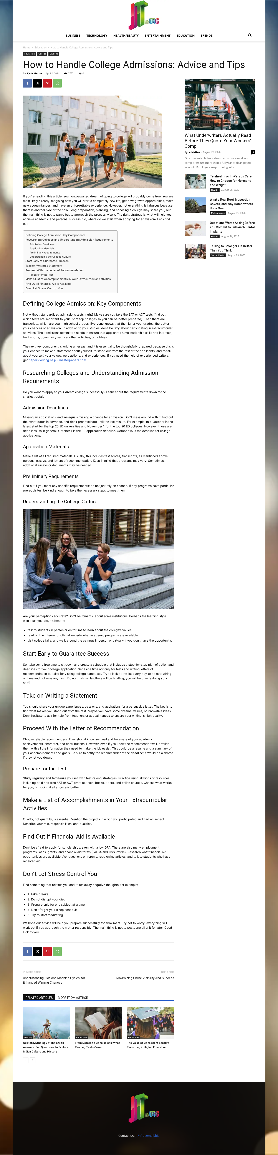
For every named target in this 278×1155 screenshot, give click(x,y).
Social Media (218, 255)
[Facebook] (27, 83)
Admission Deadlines (42, 244)
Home (26, 47)
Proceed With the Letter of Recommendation (54, 270)
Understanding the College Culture (50, 256)
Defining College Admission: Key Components (55, 235)
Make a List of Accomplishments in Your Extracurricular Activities (68, 279)
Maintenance (218, 213)
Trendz (206, 35)
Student (54, 53)
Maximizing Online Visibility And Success (145, 978)
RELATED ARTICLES (39, 997)
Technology (96, 35)
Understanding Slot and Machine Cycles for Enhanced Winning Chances (54, 980)
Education (186, 35)
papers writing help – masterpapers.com (57, 360)
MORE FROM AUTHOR (73, 997)
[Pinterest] (47, 83)
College (42, 53)
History (28, 1037)
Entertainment (157, 35)
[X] (37, 83)
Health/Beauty (126, 35)
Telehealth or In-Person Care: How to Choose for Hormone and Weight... (231, 181)
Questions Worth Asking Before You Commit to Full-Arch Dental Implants (232, 227)
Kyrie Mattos (34, 73)
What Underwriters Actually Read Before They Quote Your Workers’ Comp (218, 141)
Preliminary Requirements (45, 252)
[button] (250, 36)
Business (73, 35)
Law (188, 127)
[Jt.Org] (139, 15)
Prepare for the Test (41, 274)
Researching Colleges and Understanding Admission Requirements (69, 239)
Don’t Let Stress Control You (44, 288)
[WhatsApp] (57, 83)
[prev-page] (25, 1060)
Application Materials (42, 248)
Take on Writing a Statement (43, 265)
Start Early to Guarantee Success (47, 261)
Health (214, 189)
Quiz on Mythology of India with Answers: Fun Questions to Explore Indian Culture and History (45, 1047)
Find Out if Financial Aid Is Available (48, 283)
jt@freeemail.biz (147, 1135)
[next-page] (32, 1060)
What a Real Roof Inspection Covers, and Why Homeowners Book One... (231, 204)
